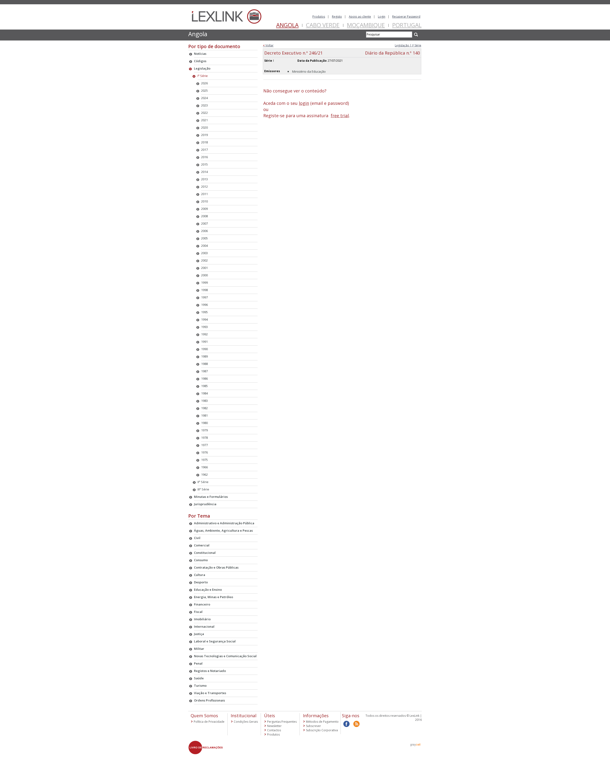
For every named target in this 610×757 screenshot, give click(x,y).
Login (381, 17)
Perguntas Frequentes (282, 722)
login (304, 103)
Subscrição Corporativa (322, 730)
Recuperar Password (406, 17)
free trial (340, 115)
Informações (316, 715)
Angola (287, 25)
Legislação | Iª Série (408, 45)
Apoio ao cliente (360, 17)
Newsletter (274, 726)
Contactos (274, 730)
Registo (337, 17)
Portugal (407, 25)
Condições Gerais (246, 722)
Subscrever (313, 726)
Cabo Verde (323, 25)
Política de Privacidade (209, 722)
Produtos (318, 17)
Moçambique (366, 25)
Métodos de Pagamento (322, 722)
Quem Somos (204, 715)
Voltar (268, 45)
